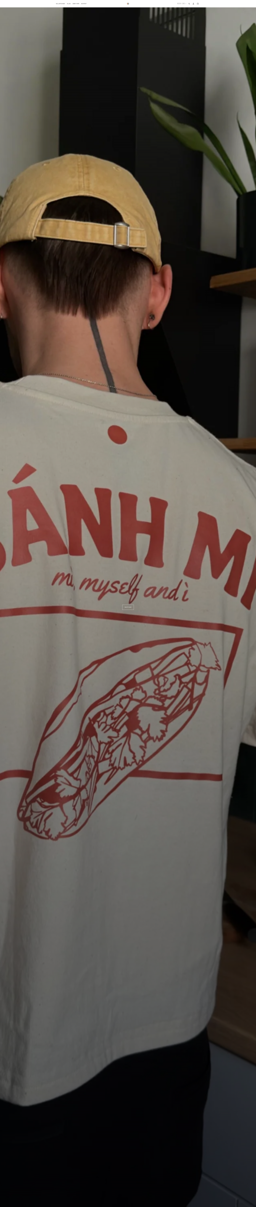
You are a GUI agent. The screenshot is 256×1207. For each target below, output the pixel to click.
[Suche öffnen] (189, 3)
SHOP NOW (128, 607)
